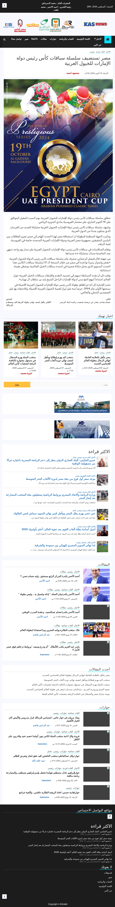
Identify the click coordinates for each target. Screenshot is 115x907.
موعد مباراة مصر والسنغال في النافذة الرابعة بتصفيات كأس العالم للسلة (76, 693)
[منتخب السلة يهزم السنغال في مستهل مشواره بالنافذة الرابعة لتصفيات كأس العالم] (21, 335)
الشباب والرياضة (66, 38)
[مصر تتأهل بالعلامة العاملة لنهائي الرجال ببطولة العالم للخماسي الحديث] (95, 335)
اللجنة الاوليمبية (83, 38)
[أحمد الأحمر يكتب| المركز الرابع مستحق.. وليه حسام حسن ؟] (96, 576)
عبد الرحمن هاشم (41, 634)
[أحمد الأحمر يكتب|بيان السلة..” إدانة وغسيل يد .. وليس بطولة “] (96, 594)
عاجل (96, 352)
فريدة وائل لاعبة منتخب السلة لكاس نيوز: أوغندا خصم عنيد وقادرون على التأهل (44, 737)
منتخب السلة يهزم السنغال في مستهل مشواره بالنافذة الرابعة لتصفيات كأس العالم (22, 360)
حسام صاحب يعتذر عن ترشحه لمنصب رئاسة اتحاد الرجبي (85, 300)
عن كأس (108, 890)
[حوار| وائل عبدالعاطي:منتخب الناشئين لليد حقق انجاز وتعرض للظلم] (96, 756)
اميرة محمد (101, 370)
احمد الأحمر (44, 580)
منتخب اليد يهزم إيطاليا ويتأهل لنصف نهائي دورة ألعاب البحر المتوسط (58, 360)
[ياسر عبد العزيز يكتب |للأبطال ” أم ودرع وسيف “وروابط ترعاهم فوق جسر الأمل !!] (96, 648)
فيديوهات (108, 872)
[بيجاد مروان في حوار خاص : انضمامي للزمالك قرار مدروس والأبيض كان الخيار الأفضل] (96, 719)
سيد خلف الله (38, 760)
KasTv (34, 38)
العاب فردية (100, 51)
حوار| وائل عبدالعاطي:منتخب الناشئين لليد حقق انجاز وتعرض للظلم (46, 756)
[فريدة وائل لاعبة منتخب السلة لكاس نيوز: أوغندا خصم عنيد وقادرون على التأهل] (96, 737)
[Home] (107, 39)
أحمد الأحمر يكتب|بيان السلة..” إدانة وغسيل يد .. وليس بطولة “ (49, 594)
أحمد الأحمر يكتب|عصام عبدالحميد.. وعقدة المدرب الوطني (51, 612)
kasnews (44, 654)
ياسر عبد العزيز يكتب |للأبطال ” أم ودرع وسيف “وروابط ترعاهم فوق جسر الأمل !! (43, 648)
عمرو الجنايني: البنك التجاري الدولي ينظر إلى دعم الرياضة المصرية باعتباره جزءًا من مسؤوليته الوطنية (67, 831)
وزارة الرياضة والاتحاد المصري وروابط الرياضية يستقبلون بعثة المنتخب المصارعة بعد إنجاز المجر (70, 845)
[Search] (4, 39)
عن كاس (97, 44)
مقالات (44, 38)
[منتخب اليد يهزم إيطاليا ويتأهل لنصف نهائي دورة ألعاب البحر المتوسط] (58, 335)
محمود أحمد (72, 73)
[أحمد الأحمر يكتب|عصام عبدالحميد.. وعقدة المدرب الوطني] (96, 612)
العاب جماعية (25, 352)
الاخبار (98, 38)
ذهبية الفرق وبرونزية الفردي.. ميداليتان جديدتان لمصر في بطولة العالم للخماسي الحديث (68, 689)
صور (26, 38)
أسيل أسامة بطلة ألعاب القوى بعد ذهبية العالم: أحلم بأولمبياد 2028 (83, 851)
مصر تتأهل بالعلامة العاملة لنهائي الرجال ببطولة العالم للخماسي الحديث (97, 360)
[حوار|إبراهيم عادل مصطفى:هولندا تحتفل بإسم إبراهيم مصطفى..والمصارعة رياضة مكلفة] (96, 774)
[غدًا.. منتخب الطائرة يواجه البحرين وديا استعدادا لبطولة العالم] (96, 630)
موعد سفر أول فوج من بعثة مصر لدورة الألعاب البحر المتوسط (85, 838)
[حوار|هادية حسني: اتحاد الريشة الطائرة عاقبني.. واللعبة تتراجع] (96, 792)
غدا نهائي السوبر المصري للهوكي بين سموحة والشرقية (88, 858)
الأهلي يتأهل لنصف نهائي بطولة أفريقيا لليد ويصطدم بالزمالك (28, 301)
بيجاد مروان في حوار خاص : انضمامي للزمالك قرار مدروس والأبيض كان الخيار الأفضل (44, 719)
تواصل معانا (16, 38)
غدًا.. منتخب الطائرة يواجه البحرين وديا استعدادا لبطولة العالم (50, 630)
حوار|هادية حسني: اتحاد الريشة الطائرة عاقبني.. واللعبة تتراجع (49, 792)
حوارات (53, 38)
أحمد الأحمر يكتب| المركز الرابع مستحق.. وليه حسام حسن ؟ (50, 576)
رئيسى (92, 51)
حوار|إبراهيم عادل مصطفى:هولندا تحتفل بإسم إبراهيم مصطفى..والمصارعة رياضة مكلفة (43, 774)
